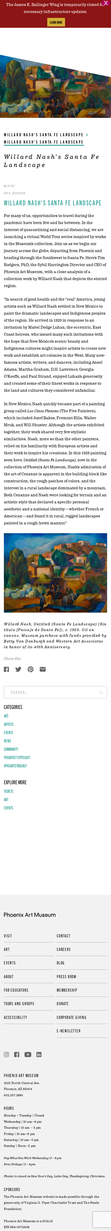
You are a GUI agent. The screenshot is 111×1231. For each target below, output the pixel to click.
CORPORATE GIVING (72, 1017)
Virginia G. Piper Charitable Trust (50, 1203)
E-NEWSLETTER (69, 1030)
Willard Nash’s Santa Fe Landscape (44, 134)
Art (6, 715)
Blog (61, 962)
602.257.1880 (13, 1095)
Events (8, 732)
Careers (64, 949)
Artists (8, 724)
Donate (63, 1003)
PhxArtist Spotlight (17, 757)
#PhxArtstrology (15, 765)
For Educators (16, 989)
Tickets (8, 791)
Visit (8, 935)
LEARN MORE (56, 22)
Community (11, 749)
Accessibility (15, 1017)
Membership (67, 989)
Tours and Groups (19, 1003)
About (9, 976)
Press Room (66, 976)
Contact (63, 935)
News (7, 740)
